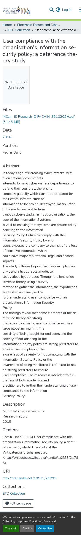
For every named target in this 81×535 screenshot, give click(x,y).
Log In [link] (66, 9)
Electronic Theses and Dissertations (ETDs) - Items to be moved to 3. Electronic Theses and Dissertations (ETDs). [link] (38, 24)
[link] (40, 119)
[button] (24, 9)
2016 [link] (7, 137)
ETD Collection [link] (19, 30)
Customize (45, 528)
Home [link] (7, 24)
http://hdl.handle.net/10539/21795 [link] (29, 478)
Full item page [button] (20, 503)
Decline (27, 528)
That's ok (10, 528)
